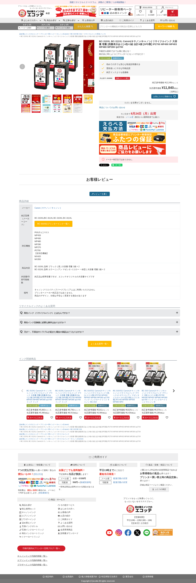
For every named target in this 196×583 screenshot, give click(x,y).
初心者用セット (28, 509)
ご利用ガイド (128, 20)
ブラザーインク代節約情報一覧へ (32, 565)
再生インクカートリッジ (32, 533)
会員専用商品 (66, 530)
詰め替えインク (28, 523)
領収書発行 (43, 493)
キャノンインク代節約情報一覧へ (32, 556)
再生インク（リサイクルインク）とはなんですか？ (47, 313)
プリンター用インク (47, 34)
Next (91, 66)
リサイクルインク (62, 434)
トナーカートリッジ (30, 537)
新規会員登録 (147, 7)
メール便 (129, 117)
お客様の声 (90, 20)
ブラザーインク (28, 519)
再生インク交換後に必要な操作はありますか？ (45, 322)
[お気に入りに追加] (51, 417)
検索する (85, 26)
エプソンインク (28, 516)
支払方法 (38, 474)
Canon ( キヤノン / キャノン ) (48, 208)
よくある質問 (149, 20)
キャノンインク (28, 512)
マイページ (169, 7)
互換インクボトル (29, 526)
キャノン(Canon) (62, 34)
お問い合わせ (169, 20)
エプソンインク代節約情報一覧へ (32, 560)
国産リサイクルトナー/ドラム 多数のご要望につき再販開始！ (98, 2)
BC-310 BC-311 (76, 34)
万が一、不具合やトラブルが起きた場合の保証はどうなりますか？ (54, 332)
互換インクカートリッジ (32, 530)
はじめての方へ (67, 509)
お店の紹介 (108, 20)
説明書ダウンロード (69, 533)
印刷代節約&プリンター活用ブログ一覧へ (41, 548)
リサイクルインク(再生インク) (95, 34)
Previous (22, 66)
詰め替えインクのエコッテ (29, 34)
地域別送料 (85, 482)
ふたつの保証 (160, 489)
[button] (22, 391)
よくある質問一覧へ (100, 344)
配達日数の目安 (120, 478)
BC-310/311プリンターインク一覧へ (53, 224)
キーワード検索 (165, 26)
